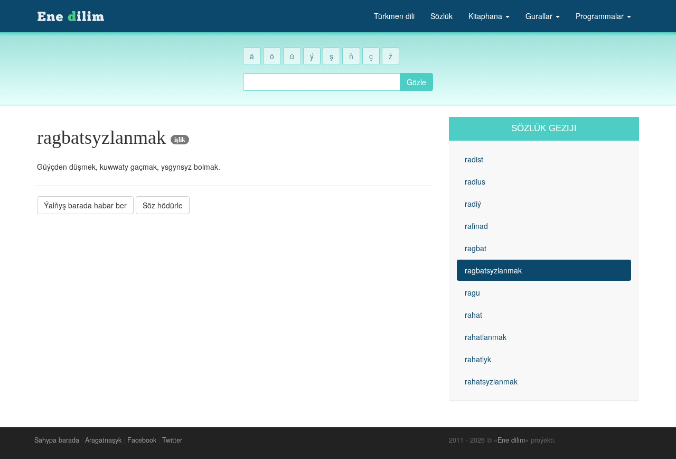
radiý (473, 203)
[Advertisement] (235, 296)
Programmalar (601, 16)
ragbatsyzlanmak (493, 270)
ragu (472, 292)
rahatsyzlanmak (491, 381)
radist (474, 159)
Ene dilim (511, 440)
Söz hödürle (163, 205)
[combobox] (321, 82)
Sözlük (441, 16)
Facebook (141, 440)
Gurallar (540, 16)
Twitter (172, 440)
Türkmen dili (394, 16)
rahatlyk (478, 359)
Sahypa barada (56, 440)
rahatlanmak (485, 337)
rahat (473, 314)
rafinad (476, 226)
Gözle (416, 82)
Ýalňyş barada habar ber (85, 205)
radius (475, 181)
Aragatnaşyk (103, 440)
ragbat (475, 248)
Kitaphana (486, 16)
